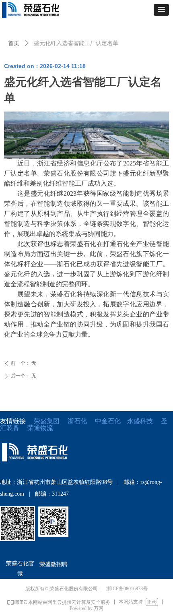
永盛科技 (140, 421)
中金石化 (108, 421)
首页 (13, 43)
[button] (161, 10)
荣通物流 (40, 427)
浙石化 (77, 421)
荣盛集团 (47, 421)
